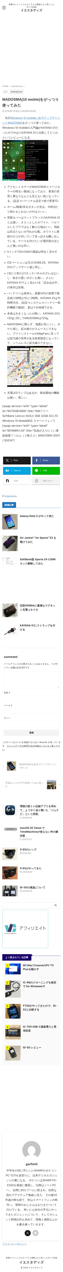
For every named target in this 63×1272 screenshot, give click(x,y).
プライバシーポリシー (14, 1243)
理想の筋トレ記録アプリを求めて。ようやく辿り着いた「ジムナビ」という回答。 (39, 810)
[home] (35, 1233)
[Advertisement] (31, 49)
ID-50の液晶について (32, 887)
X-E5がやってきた (31, 868)
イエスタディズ (31, 10)
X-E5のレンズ (28, 849)
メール (8, 705)
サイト (7, 718)
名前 (7, 692)
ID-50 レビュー (32, 1047)
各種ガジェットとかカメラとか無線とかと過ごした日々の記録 (31, 1258)
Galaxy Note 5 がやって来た (37, 516)
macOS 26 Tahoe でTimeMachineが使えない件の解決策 (39, 831)
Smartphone (11, 496)
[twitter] (28, 1233)
